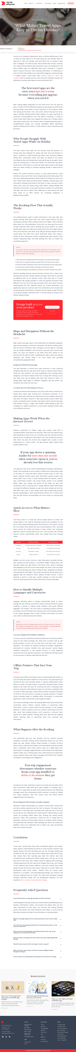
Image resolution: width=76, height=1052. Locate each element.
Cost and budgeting (62, 1028)
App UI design (27, 1031)
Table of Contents (6, 48)
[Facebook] (9, 1037)
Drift (42, 1034)
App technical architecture (27, 1034)
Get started (52, 311)
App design (27, 1027)
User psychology (61, 1038)
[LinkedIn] (3, 1037)
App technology (61, 1030)
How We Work (44, 1041)
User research (60, 1034)
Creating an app (61, 1024)
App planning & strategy (28, 1025)
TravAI (42, 1024)
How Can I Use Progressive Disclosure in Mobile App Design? (11, 997)
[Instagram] (6, 1037)
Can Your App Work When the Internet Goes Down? (37, 996)
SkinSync (43, 1030)
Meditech (43, 1026)
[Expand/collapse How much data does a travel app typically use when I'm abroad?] (61, 899)
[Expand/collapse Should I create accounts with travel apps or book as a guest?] (61, 944)
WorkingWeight (44, 1028)
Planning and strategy (62, 1032)
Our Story (43, 1039)
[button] (32, 3)
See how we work (52, 307)
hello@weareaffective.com (8, 1033)
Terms (25, 1043)
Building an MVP (61, 1026)
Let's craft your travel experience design (34, 880)
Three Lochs (44, 1032)
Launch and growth (62, 1040)
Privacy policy (27, 1041)
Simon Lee (5, 1008)
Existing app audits (28, 1036)
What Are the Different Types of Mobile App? (62, 999)
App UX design (27, 1029)
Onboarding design (61, 1036)
